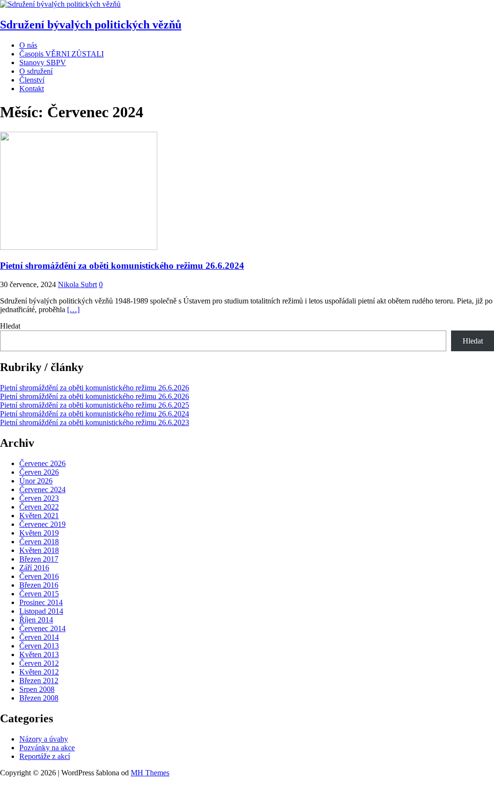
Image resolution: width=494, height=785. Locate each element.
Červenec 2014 (42, 628)
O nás (28, 45)
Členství (31, 80)
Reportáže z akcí (44, 756)
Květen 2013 (39, 654)
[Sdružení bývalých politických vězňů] (60, 4)
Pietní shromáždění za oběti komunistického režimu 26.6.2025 (94, 405)
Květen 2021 (39, 515)
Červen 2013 (39, 646)
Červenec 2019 (42, 524)
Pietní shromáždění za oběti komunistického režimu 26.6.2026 (94, 388)
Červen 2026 (39, 472)
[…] (73, 309)
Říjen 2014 (36, 620)
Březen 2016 (38, 585)
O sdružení (36, 71)
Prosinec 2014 (41, 602)
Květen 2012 (39, 672)
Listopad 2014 (41, 611)
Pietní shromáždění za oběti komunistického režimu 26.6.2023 (94, 422)
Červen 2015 (39, 594)
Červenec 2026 (42, 463)
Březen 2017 (38, 559)
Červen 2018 (39, 541)
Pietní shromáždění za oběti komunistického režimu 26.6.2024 (122, 266)
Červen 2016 (39, 576)
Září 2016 (34, 568)
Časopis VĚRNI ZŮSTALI (61, 54)
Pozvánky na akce (47, 748)
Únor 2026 (36, 481)
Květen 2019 (39, 533)
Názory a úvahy (43, 739)
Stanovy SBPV (42, 62)
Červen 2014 (39, 637)
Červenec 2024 (42, 489)
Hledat (10, 326)
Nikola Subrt (77, 284)
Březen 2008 (38, 698)
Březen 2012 (38, 680)
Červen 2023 (39, 498)
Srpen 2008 (37, 689)
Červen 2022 (39, 507)
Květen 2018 (39, 550)
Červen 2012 (39, 663)
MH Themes (150, 773)
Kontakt (31, 88)
